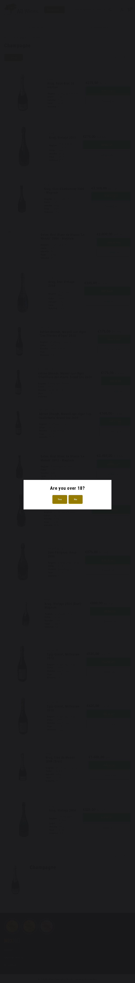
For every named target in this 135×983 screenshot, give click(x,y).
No (75, 499)
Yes (60, 499)
